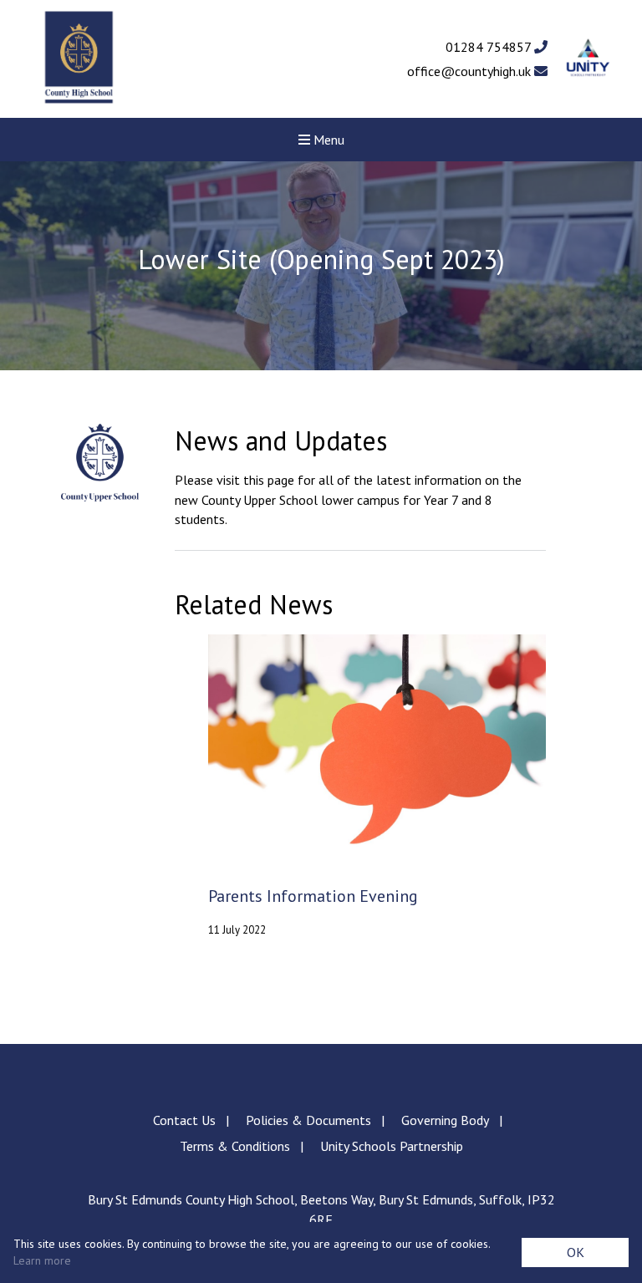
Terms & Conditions (235, 1146)
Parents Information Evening (313, 896)
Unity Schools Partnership (391, 1146)
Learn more (42, 1260)
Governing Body (445, 1120)
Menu (327, 139)
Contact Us (184, 1120)
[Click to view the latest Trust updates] (588, 59)
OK (575, 1252)
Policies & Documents (308, 1120)
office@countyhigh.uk (470, 71)
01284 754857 (490, 46)
